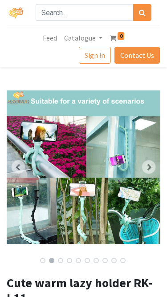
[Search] (142, 12)
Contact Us (137, 55)
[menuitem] (50, 38)
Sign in (95, 55)
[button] (18, 167)
